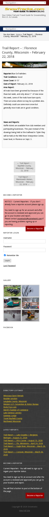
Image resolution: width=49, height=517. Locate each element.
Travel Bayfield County (12, 418)
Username (7, 238)
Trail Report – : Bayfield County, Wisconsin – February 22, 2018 (24, 167)
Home (18, 34)
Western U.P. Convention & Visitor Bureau (21, 404)
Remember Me (12, 255)
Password (7, 246)
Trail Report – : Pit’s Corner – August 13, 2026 (23, 440)
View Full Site (24, 511)
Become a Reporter (35, 228)
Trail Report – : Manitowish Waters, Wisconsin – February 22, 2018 (24, 180)
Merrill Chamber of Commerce (15, 410)
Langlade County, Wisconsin (15, 401)
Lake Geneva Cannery (12, 413)
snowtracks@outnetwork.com (29, 219)
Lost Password (9, 266)
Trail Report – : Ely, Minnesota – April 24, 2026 (23, 443)
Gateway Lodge (9, 416)
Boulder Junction (10, 398)
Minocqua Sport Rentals (13, 396)
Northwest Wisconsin (12, 421)
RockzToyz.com (9, 407)
